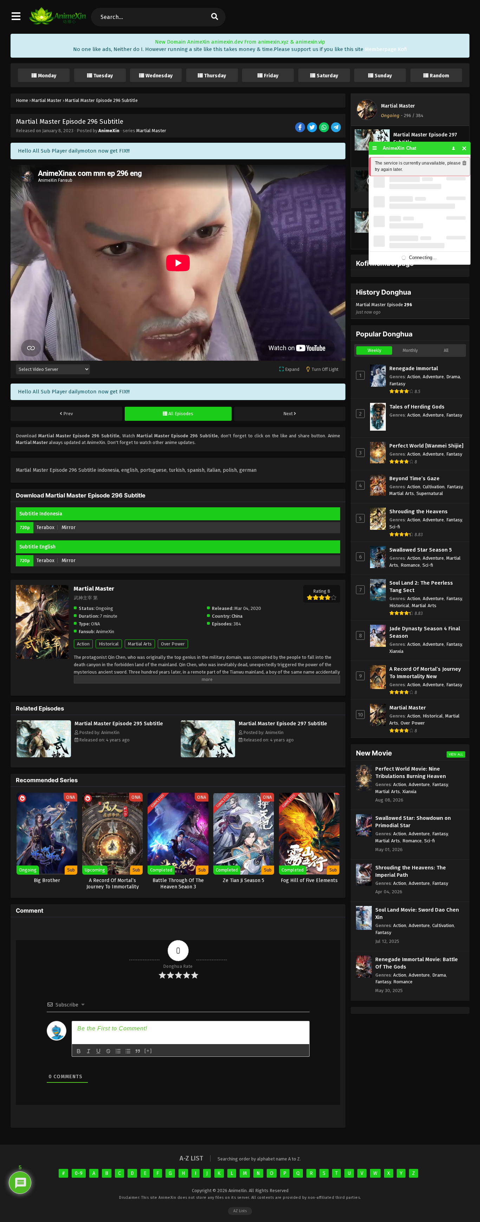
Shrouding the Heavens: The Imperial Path (410, 871)
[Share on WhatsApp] (324, 127)
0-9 (79, 1173)
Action (83, 644)
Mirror (68, 527)
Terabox (45, 527)
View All (456, 754)
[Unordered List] (128, 1051)
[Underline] (98, 1051)
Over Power (173, 644)
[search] (214, 17)
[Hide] (464, 148)
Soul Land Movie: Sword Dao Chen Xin (417, 913)
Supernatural (429, 493)
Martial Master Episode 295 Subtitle (118, 723)
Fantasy (397, 383)
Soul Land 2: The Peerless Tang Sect (421, 586)
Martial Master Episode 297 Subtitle (283, 723)
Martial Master (151, 130)
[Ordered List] (118, 1051)
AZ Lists (240, 1211)
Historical (109, 644)
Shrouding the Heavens (418, 511)
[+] (148, 1050)
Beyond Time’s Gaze (414, 478)
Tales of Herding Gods (417, 407)
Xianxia (396, 651)
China (237, 616)
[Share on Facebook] (300, 127)
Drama (453, 376)
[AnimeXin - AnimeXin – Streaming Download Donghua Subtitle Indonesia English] (57, 23)
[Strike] (108, 1051)
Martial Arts (140, 644)
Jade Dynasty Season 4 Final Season (424, 632)
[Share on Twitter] (312, 127)
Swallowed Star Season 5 (420, 550)
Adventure (433, 376)
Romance (410, 565)
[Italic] (88, 1051)
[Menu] (375, 148)
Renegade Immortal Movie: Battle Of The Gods (416, 963)
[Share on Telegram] (336, 127)
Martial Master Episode (384, 308)
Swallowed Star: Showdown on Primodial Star (413, 822)
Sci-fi (394, 526)
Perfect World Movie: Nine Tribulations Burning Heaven (410, 772)
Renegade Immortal (413, 368)
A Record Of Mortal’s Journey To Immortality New (425, 673)
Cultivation (434, 486)
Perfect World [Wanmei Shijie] (426, 446)
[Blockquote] (138, 1051)
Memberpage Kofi (386, 49)
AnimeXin (108, 130)
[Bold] (79, 1051)
